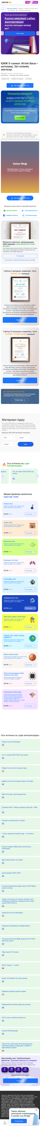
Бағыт (22, 438)
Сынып (6, 444)
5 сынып (28, 79)
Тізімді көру (18, 400)
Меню (5, 1124)
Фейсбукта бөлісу (12, 215)
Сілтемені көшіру (31, 215)
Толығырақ (20, 117)
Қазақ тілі (5, 79)
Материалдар (12, 8)
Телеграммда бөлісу (31, 210)
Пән (5, 438)
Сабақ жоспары (17, 79)
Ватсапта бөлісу (11, 210)
